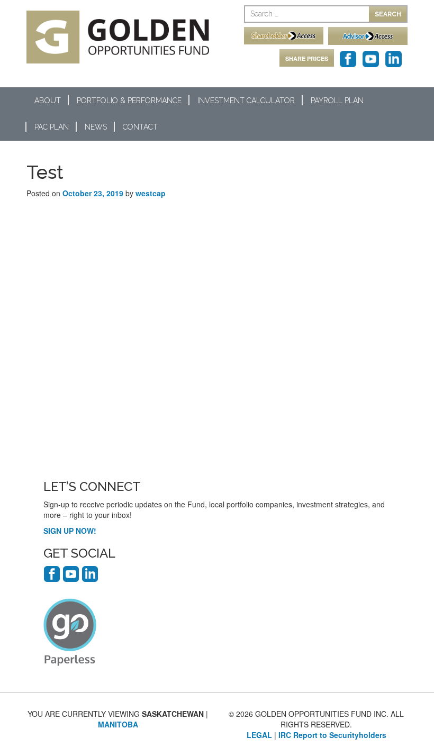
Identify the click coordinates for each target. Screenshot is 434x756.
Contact (140, 127)
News (96, 127)
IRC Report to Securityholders (332, 735)
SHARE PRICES (306, 58)
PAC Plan (51, 127)
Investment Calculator (246, 100)
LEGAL (259, 735)
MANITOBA (118, 724)
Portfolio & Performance (129, 100)
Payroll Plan (337, 100)
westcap (150, 193)
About (47, 100)
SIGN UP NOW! (69, 530)
